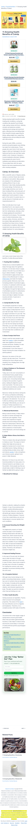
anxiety (12, 452)
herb (21, 602)
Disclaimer (17, 823)
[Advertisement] (14, 490)
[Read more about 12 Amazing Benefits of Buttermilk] (14, 768)
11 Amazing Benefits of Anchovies (12, 755)
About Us (12, 823)
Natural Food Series (9, 788)
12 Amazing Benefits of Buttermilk (12, 779)
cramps (11, 340)
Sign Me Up (14, 673)
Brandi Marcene (22, 116)
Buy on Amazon (14, 61)
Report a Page (14, 825)
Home (3, 6)
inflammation (6, 279)
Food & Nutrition (10, 6)
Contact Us (6, 823)
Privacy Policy (24, 823)
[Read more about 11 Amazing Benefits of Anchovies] (14, 745)
